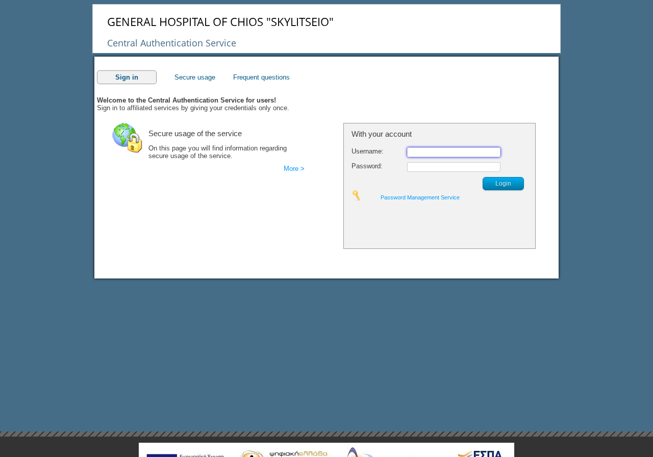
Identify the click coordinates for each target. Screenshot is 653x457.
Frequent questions (261, 77)
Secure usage (194, 77)
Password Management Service (420, 197)
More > (294, 168)
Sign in (126, 77)
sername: (367, 151)
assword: (367, 166)
